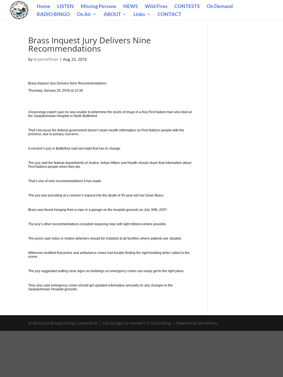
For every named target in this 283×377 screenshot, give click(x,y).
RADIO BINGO (53, 14)
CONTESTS (187, 6)
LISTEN (65, 6)
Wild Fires (156, 6)
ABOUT (112, 14)
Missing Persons (98, 6)
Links (139, 14)
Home (43, 6)
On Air (84, 14)
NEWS (130, 6)
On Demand (220, 6)
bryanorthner (46, 59)
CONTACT (169, 14)
